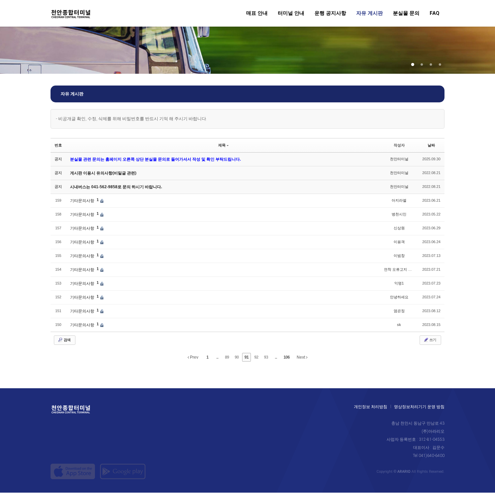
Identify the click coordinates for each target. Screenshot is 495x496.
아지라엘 (399, 200)
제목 (222, 145)
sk (399, 325)
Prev (193, 357)
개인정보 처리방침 (370, 406)
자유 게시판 (369, 13)
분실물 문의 (406, 13)
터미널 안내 (291, 13)
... (217, 357)
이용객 (399, 242)
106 (287, 357)
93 (266, 357)
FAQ (434, 13)
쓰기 (432, 340)
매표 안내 (257, 13)
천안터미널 (399, 159)
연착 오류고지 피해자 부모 (406, 269)
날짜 (431, 145)
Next (301, 357)
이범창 (399, 256)
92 (256, 357)
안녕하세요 (399, 297)
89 (227, 357)
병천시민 (399, 214)
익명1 (399, 283)
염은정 (399, 311)
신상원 (399, 228)
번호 (58, 145)
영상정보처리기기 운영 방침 (419, 406)
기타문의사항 (82, 200)
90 (237, 357)
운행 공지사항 (330, 13)
